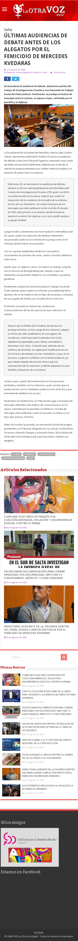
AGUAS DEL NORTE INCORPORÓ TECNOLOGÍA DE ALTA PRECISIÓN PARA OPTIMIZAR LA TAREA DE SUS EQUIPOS (48, 727)
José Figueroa (47, 454)
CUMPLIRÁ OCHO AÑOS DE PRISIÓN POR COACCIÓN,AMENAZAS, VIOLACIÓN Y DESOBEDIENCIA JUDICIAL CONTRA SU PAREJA (38, 520)
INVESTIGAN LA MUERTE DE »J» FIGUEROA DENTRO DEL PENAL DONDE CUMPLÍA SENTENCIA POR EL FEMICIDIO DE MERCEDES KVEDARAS (36, 630)
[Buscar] (64, 657)
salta (31, 458)
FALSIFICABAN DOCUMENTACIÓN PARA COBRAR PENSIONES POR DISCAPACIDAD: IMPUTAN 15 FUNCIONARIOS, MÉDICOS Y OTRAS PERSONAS (34, 575)
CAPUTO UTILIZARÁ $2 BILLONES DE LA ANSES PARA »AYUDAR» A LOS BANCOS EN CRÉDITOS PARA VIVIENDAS (48, 694)
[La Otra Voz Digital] (39, 10)
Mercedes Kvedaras (13, 458)
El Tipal (16, 454)
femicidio (30, 454)
